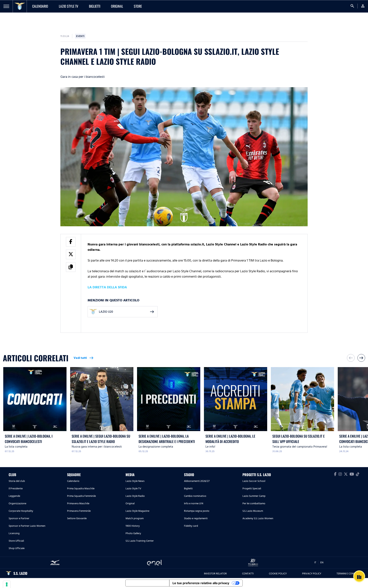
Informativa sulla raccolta (147, 583)
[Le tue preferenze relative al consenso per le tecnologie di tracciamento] (6, 584)
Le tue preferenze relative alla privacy (200, 583)
